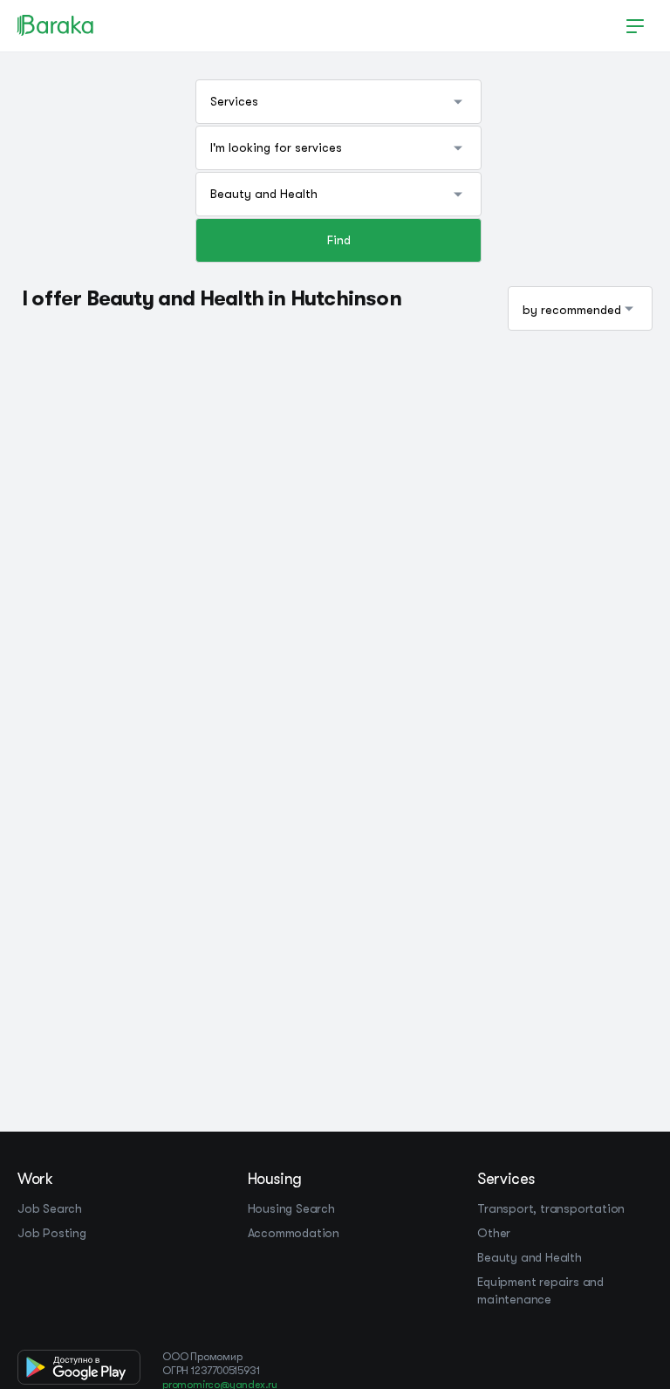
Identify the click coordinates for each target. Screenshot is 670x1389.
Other (493, 1233)
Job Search (49, 1208)
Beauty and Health (529, 1257)
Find (339, 240)
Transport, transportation (551, 1208)
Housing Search (291, 1208)
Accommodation (293, 1233)
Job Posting (51, 1233)
